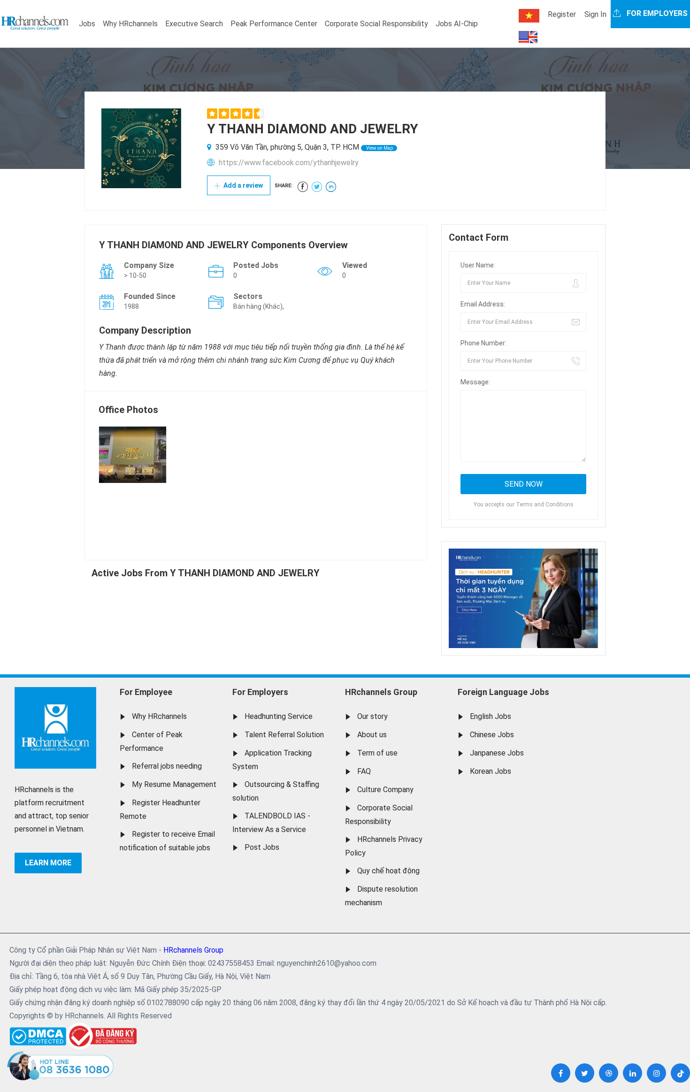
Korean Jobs (490, 771)
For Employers (260, 692)
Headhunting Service (279, 716)
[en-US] (528, 37)
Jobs (87, 23)
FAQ (364, 771)
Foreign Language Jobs (503, 692)
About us (372, 734)
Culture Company (385, 789)
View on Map (379, 148)
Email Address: (482, 304)
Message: (475, 382)
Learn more (48, 862)
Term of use (377, 752)
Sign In (595, 14)
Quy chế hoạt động (388, 870)
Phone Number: (483, 343)
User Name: (477, 265)
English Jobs (490, 716)
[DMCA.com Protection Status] (37, 1034)
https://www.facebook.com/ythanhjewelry (289, 162)
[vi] (529, 16)
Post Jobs (262, 847)
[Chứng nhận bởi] (101, 1036)
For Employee (146, 692)
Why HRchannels (130, 23)
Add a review (242, 185)
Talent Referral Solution (284, 734)
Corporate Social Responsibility (376, 23)
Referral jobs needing (167, 766)
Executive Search (194, 23)
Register (562, 14)
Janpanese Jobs (497, 752)
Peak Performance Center (273, 23)
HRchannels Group (381, 692)
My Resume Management (174, 784)
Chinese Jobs (492, 734)
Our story (372, 716)
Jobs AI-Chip (457, 23)
